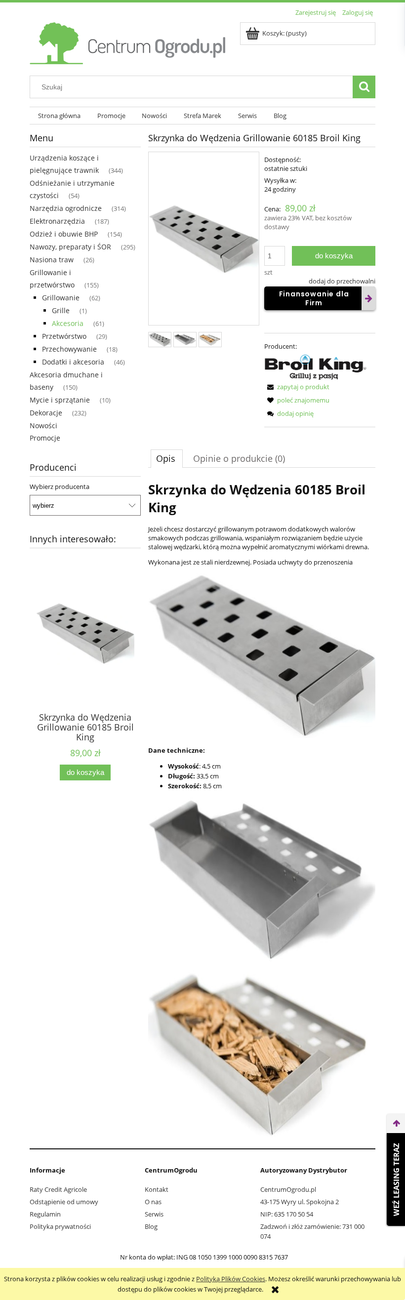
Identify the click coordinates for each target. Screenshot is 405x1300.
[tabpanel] (261, 809)
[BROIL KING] (315, 365)
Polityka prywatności (60, 1226)
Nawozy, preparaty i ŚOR (70, 246)
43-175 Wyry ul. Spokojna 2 (299, 1201)
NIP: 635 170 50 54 (286, 1214)
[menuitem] (59, 115)
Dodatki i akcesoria (73, 361)
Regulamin (45, 1214)
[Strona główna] (128, 41)
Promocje (45, 438)
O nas (153, 1201)
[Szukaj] (364, 87)
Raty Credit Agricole (58, 1189)
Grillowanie (61, 297)
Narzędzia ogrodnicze (66, 208)
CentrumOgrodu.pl (288, 1189)
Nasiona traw (52, 259)
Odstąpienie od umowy (64, 1201)
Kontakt (156, 1189)
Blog (151, 1226)
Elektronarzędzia (57, 221)
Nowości (43, 425)
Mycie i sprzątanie (60, 400)
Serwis (154, 1214)
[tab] (166, 458)
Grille (61, 310)
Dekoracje (46, 412)
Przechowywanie (69, 349)
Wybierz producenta (59, 486)
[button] (296, 386)
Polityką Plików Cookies (230, 1278)
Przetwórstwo (64, 336)
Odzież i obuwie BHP (64, 234)
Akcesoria (67, 323)
